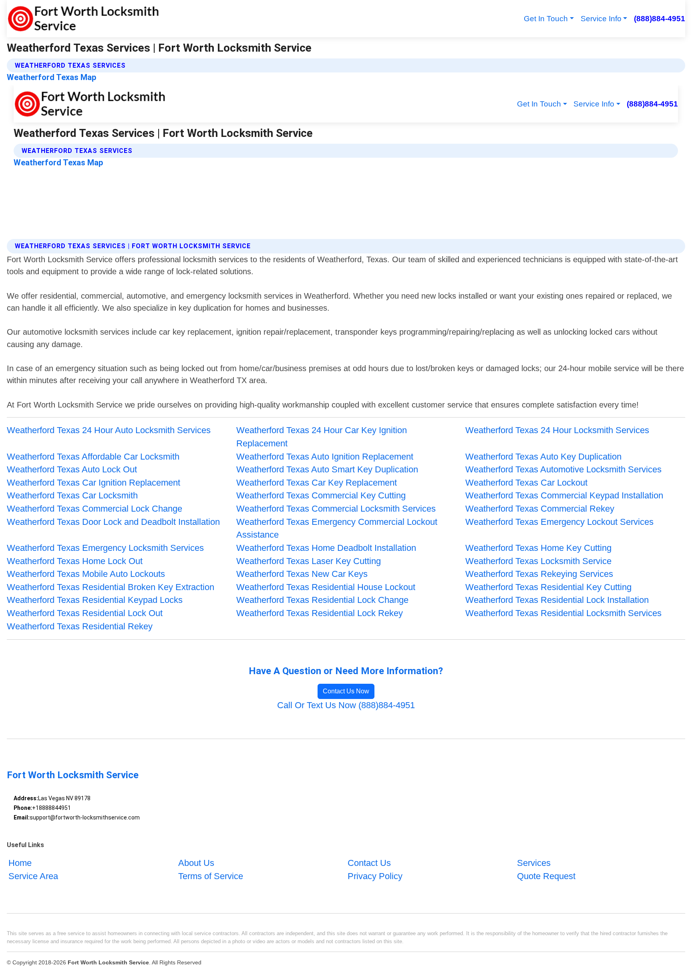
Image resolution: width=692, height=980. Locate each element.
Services (534, 863)
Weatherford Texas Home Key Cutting (538, 548)
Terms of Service (210, 876)
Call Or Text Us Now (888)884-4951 (346, 705)
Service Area (33, 876)
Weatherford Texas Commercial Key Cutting (321, 495)
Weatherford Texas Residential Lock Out (85, 613)
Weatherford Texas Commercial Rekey (539, 509)
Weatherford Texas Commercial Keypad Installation (564, 495)
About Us (196, 863)
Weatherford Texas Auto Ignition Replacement (324, 457)
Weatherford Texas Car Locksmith (72, 495)
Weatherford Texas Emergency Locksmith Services (105, 548)
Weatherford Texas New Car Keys (302, 574)
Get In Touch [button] (546, 18)
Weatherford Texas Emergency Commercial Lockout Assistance (336, 528)
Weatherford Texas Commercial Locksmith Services (336, 509)
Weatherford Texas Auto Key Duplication (543, 457)
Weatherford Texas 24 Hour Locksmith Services (557, 430)
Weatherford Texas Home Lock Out (75, 561)
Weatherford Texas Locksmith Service (538, 561)
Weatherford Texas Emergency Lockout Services (559, 522)
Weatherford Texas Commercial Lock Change (94, 509)
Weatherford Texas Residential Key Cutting (548, 587)
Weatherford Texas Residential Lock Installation (557, 600)
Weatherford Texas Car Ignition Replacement (93, 483)
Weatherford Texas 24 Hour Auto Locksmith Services (109, 430)
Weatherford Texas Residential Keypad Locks (95, 600)
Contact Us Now (346, 691)
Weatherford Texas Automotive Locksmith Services (563, 469)
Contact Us (369, 863)
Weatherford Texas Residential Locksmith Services (563, 613)
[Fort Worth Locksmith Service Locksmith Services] (83, 18)
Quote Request (546, 876)
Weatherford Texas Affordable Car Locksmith (93, 457)
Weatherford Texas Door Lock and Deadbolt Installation (113, 522)
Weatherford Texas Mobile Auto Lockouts (86, 574)
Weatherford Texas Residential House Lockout (325, 587)
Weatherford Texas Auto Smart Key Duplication (327, 469)
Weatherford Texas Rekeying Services (539, 574)
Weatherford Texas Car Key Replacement (316, 483)
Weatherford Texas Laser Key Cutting (308, 561)
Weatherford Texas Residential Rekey (80, 626)
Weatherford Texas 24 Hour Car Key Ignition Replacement (321, 436)
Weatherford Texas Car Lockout (526, 483)
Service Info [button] (601, 18)
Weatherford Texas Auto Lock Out (72, 469)
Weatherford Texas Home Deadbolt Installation (326, 548)
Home (20, 863)
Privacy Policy (375, 876)
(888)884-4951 (659, 18)
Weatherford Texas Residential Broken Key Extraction (110, 587)
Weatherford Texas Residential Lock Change (322, 600)
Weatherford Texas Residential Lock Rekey (319, 613)
